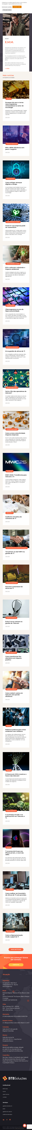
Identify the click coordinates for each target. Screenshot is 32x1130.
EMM (4, 1108)
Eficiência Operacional (12, 143)
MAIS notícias (16, 949)
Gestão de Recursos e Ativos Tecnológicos (16, 547)
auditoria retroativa (7, 1114)
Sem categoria (10, 931)
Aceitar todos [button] (17, 6)
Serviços (5, 1102)
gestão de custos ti (7, 1111)
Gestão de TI (10, 889)
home (4, 1091)
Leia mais (7, 117)
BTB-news (5, 1088)
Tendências (9, 471)
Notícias (8, 98)
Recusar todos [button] (7, 10)
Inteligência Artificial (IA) (12, 347)
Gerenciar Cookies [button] (7, 7)
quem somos (6, 1094)
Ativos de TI (9, 512)
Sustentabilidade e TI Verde (13, 221)
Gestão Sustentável (11, 652)
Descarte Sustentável (12, 582)
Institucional (6, 1085)
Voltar (7, 68)
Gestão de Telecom (11, 617)
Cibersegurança (10, 178)
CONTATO (16, 964)
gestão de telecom (7, 1106)
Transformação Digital (12, 387)
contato (5, 1097)
